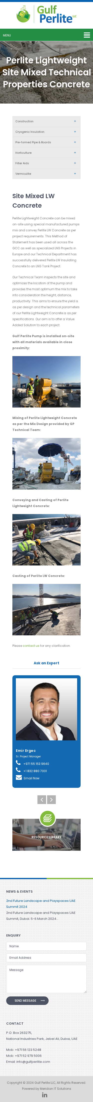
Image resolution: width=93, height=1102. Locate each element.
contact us (31, 646)
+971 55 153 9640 (36, 764)
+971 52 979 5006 (28, 1055)
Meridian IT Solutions (55, 1089)
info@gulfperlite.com (33, 1061)
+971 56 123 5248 (28, 1049)
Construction (24, 121)
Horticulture (23, 153)
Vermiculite (23, 174)
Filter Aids (22, 163)
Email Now (31, 778)
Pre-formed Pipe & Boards (33, 142)
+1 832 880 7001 (35, 771)
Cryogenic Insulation (29, 132)
